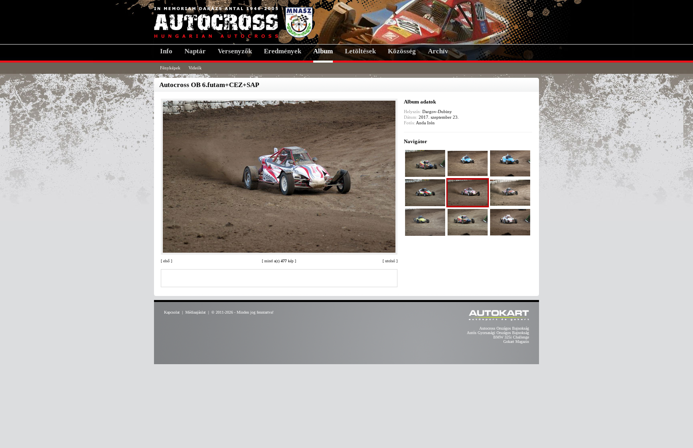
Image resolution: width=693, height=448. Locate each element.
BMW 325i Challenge (511, 337)
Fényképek (170, 67)
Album (323, 51)
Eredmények (282, 51)
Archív (438, 51)
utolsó (390, 261)
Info (166, 51)
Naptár (195, 51)
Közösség (402, 51)
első (166, 261)
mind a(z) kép (279, 261)
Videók (195, 67)
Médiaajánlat (195, 312)
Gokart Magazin (516, 341)
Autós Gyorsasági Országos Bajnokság (498, 332)
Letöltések (360, 51)
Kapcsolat (172, 312)
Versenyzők (235, 51)
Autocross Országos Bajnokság (504, 328)
